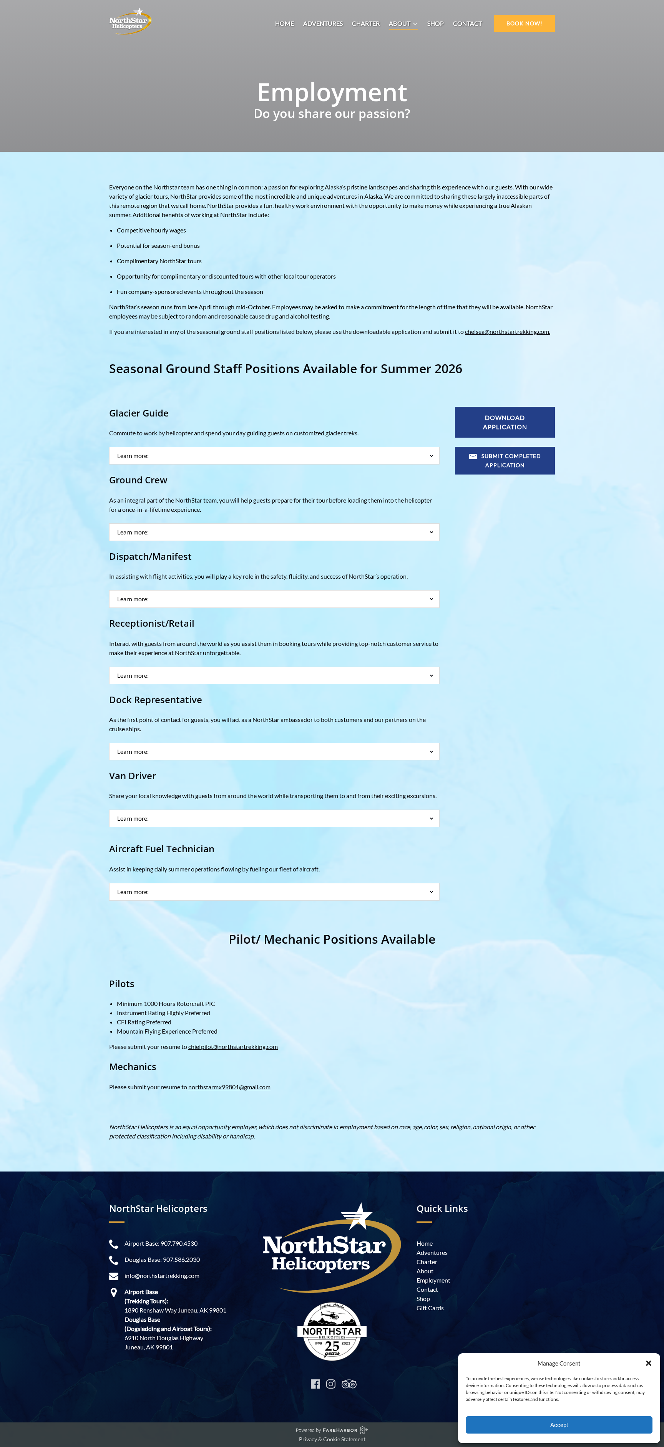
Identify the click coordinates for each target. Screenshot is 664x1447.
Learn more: (133, 455)
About (425, 1270)
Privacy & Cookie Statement (332, 1439)
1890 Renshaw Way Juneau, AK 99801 (175, 1310)
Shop (435, 23)
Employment (433, 1280)
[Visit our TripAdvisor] (349, 1384)
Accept (559, 1425)
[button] (648, 1363)
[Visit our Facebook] (315, 1384)
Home (284, 23)
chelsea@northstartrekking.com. (507, 331)
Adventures (323, 23)
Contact (467, 23)
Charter (366, 23)
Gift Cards (430, 1307)
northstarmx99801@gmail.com (229, 1086)
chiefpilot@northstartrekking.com (233, 1046)
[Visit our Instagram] (330, 1384)
